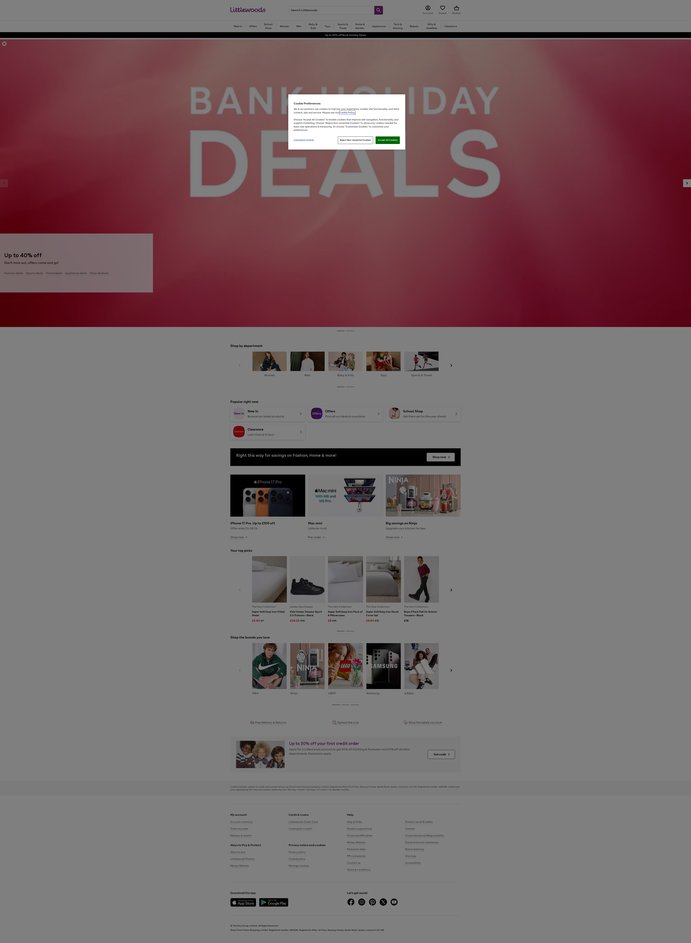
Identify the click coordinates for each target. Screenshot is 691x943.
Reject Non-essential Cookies (355, 140)
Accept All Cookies (388, 140)
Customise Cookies (304, 139)
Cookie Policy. (347, 112)
